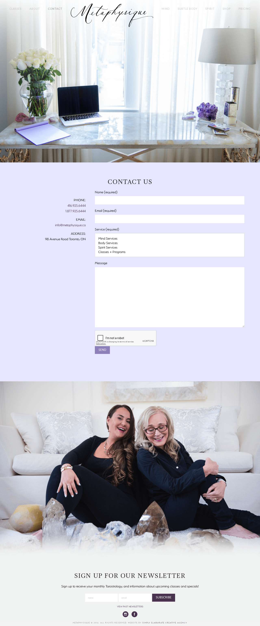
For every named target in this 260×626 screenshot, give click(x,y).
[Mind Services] (169, 238)
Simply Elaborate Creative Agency (164, 623)
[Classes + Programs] (169, 252)
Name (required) (106, 192)
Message (101, 263)
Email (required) (105, 210)
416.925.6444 (76, 205)
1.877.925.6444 (75, 211)
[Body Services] (169, 243)
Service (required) (107, 229)
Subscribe (163, 597)
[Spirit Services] (169, 247)
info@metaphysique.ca (70, 225)
